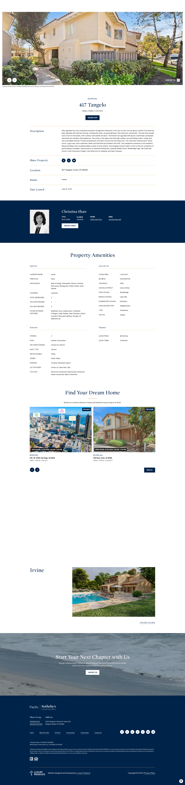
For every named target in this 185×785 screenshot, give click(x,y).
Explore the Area (147, 622)
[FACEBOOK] (122, 732)
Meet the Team (44, 732)
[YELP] (143, 732)
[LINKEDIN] (132, 732)
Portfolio (57, 732)
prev (9, 80)
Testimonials (85, 732)
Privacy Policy (149, 773)
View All (149, 470)
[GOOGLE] (148, 732)
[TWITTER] (138, 732)
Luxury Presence (83, 773)
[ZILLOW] (153, 732)
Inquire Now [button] (92, 117)
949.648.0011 (35, 721)
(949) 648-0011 (96, 219)
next (14, 80)
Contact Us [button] (92, 672)
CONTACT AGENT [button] (70, 226)
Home (32, 732)
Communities (70, 732)
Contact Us (98, 732)
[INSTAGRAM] (127, 732)
